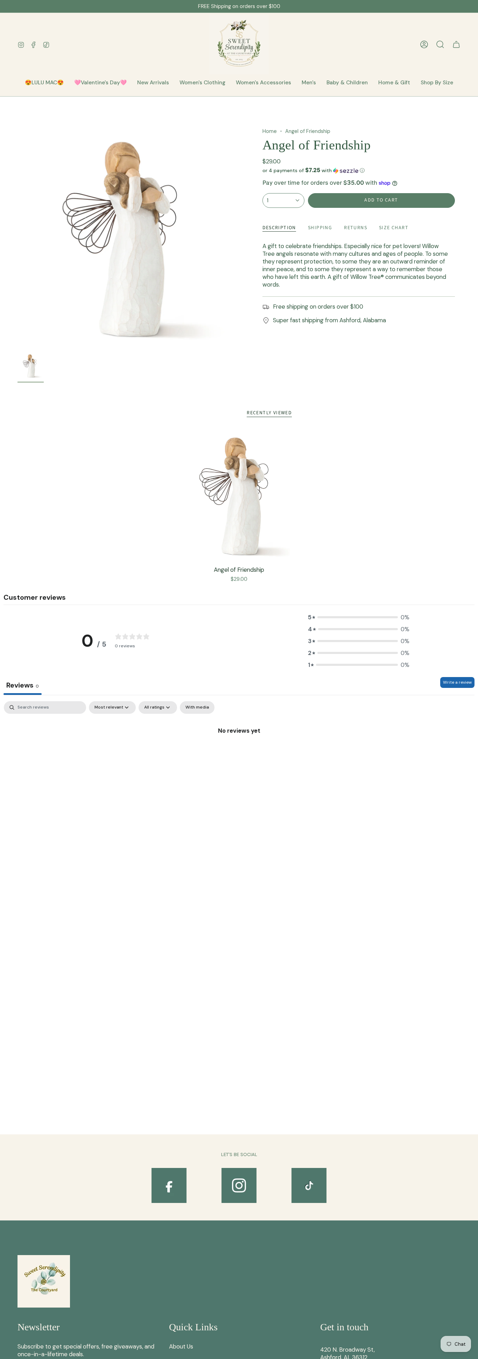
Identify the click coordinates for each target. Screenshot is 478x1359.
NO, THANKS (307, 722)
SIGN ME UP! (307, 702)
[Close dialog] (368, 610)
